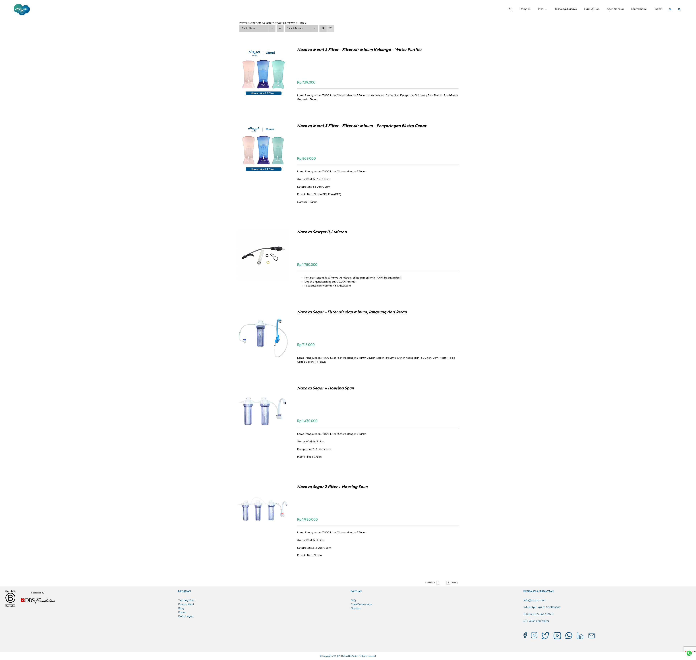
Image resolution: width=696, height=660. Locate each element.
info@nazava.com (534, 600)
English (658, 9)
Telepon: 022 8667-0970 (538, 614)
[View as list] (330, 28)
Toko (540, 9)
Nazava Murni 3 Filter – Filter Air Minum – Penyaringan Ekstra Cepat (361, 126)
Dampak (525, 9)
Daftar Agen (185, 616)
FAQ (510, 9)
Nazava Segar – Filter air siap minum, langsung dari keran (352, 312)
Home (243, 22)
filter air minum (285, 22)
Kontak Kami (639, 9)
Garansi (355, 608)
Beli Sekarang (255, 73)
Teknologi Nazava (566, 9)
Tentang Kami (186, 600)
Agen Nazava (615, 9)
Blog (181, 608)
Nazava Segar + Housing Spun (325, 388)
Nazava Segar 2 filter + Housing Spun (332, 487)
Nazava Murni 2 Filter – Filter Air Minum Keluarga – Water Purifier (359, 50)
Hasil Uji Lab (592, 9)
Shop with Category (261, 22)
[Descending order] (280, 28)
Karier (182, 612)
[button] (679, 9)
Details (275, 73)
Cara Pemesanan (361, 604)
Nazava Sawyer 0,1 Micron (322, 232)
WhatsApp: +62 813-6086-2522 (542, 607)
